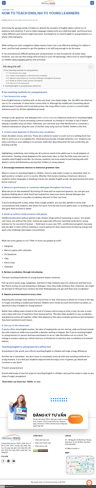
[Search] (92, 3)
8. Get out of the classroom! (18, 83)
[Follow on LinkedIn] (8, 461)
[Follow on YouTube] (14, 461)
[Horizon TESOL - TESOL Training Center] (48, 3)
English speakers (67, 106)
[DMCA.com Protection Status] (7, 486)
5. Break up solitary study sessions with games (25, 81)
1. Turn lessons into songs (17, 73)
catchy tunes (48, 117)
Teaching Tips (8, 10)
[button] (4, 3)
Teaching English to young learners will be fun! (23, 86)
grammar (28, 176)
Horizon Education (30, 20)
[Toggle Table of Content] (89, 67)
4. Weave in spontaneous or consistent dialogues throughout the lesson (34, 78)
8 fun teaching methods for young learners (21, 70)
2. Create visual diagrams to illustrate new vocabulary (27, 75)
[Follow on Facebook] (3, 461)
